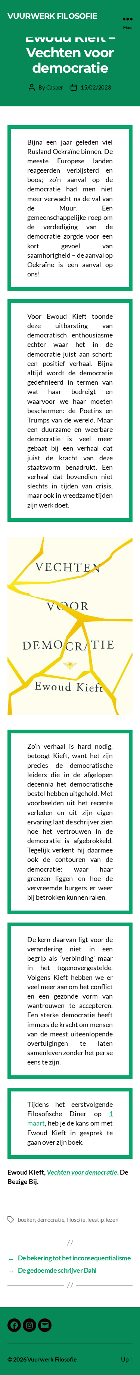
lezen (112, 1219)
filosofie (75, 1219)
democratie (50, 1219)
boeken (26, 1219)
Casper (54, 87)
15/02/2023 (96, 87)
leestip (95, 1219)
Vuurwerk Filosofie (52, 16)
